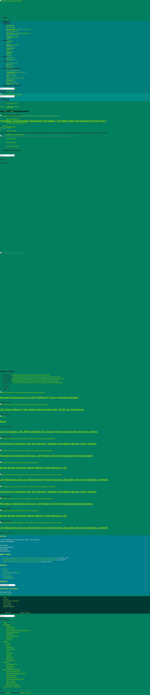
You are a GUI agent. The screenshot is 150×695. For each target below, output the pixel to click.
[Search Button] (15, 96)
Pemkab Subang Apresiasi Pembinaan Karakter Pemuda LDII (30, 375)
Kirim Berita (9, 65)
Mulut (3, 421)
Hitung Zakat (10, 67)
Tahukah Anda (10, 59)
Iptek (7, 44)
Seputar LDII (10, 92)
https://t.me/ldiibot (6, 594)
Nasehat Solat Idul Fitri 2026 (15, 135)
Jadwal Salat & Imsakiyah (11, 572)
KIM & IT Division (25, 613)
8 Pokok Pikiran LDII (12, 31)
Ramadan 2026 (11, 82)
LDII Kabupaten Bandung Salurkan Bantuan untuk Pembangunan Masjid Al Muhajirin (38, 379)
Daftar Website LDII (12, 45)
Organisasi (9, 52)
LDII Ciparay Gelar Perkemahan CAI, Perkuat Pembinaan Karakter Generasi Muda (38, 382)
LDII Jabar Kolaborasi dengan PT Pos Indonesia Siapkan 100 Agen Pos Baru (36, 377)
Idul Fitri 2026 (10, 80)
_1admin (4, 126)
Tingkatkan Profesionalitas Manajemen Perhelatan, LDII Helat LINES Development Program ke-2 (53, 121)
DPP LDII (7, 613)
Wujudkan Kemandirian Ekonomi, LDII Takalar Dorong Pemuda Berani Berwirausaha (46, 455)
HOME (5, 18)
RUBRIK (5, 40)
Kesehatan (9, 46)
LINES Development (13, 107)
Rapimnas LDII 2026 (12, 83)
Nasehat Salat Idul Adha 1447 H (16, 123)
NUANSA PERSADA (8, 578)
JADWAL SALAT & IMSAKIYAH (12, 85)
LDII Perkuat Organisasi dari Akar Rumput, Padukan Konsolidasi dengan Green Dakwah (48, 443)
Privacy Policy (7, 576)
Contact (8, 39)
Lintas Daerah (10, 48)
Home (2, 107)
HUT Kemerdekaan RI (12, 70)
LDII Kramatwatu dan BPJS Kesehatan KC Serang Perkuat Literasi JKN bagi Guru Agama (48, 431)
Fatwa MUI (9, 41)
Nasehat (8, 54)
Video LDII (9, 37)
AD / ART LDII (10, 27)
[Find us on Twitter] (0, 610)
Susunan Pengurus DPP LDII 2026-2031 (18, 33)
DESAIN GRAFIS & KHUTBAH (11, 68)
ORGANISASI (6, 21)
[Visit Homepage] (11, 1)
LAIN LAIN (6, 61)
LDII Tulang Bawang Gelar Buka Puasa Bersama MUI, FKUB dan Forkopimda (42, 409)
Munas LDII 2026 (11, 131)
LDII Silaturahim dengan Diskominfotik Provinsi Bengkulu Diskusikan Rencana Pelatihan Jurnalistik (54, 479)
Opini (7, 50)
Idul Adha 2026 (11, 127)
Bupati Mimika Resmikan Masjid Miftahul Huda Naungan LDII (33, 467)
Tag (5, 107)
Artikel (8, 42)
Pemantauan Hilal (11, 103)
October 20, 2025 (5, 128)
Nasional (8, 55)
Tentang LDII (10, 25)
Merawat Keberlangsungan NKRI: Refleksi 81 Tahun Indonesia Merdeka (39, 397)
